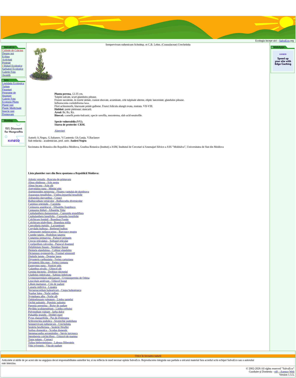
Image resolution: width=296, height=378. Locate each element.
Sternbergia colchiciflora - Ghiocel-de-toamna (52, 336)
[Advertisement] (148, 8)
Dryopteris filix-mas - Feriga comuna (48, 262)
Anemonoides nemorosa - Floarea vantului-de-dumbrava (58, 191)
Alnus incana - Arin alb (40, 185)
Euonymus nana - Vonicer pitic (44, 265)
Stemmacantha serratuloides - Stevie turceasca (53, 333)
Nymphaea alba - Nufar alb (43, 296)
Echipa (6, 56)
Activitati (7, 59)
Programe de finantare (9, 94)
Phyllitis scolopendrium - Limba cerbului (50, 308)
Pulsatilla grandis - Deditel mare (45, 314)
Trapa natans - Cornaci (40, 339)
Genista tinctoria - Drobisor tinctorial (48, 271)
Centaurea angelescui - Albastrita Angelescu (52, 207)
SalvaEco (284, 40)
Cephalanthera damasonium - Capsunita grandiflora (56, 213)
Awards (6, 75)
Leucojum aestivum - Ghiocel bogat (47, 280)
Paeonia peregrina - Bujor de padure (47, 305)
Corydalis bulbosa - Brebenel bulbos (47, 228)
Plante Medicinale (11, 108)
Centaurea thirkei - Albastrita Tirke (46, 210)
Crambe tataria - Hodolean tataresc (46, 234)
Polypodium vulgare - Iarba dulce (46, 311)
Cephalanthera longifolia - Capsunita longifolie (53, 216)
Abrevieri (59, 130)
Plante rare (8, 104)
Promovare (8, 114)
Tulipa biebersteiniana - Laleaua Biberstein (51, 342)
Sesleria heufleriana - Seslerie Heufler (48, 327)
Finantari (7, 89)
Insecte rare (8, 111)
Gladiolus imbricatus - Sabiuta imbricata (49, 274)
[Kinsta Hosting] (13, 143)
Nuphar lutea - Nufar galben (43, 293)
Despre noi (8, 53)
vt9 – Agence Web (284, 371)
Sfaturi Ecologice (12, 65)
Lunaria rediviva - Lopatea (42, 287)
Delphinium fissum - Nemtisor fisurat (48, 247)
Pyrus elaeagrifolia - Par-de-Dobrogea (48, 317)
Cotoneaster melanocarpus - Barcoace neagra (52, 231)
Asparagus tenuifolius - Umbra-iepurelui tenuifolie (55, 194)
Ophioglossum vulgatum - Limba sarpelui (50, 299)
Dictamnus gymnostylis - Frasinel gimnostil (51, 253)
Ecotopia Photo (10, 101)
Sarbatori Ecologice (12, 68)
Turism (6, 86)
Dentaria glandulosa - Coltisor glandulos (50, 250)
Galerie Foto (9, 71)
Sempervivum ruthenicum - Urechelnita (49, 324)
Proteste (6, 62)
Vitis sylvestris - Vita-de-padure (45, 345)
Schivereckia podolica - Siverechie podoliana (52, 321)
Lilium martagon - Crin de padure (46, 284)
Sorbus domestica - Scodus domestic (47, 330)
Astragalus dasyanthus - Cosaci (45, 197)
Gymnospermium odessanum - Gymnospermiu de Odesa (58, 277)
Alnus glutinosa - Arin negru (43, 182)
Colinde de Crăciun (12, 50)
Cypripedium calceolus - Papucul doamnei (51, 244)
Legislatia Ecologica (13, 83)
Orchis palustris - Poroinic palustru (46, 302)
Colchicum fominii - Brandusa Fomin (48, 219)
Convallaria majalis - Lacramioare (46, 225)
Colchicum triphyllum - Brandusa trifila (49, 222)
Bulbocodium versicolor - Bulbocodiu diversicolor (55, 200)
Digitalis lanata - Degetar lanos (44, 256)
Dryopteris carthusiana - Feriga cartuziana (50, 259)
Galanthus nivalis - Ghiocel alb (44, 268)
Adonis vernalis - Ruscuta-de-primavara (49, 179)
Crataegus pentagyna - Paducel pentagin (49, 237)
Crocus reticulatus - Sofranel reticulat (48, 240)
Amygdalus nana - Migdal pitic (45, 188)
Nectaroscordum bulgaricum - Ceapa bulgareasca (54, 290)
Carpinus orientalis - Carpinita (44, 204)
